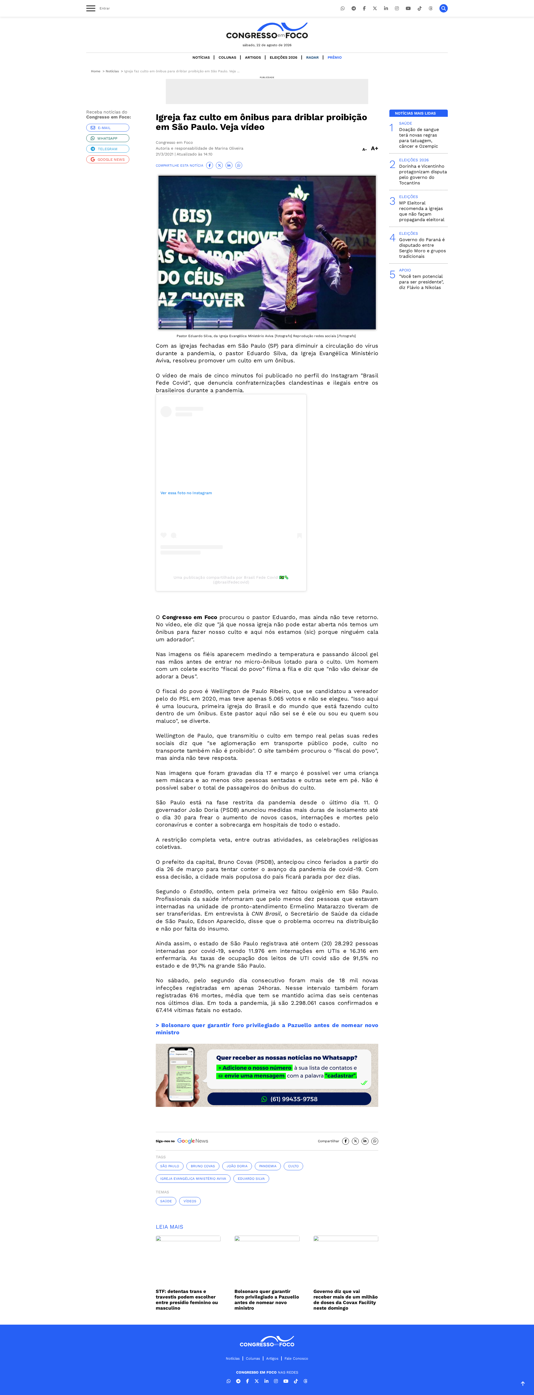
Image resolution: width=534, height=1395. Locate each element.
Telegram (107, 149)
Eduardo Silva (251, 1179)
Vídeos (190, 1201)
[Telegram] (354, 8)
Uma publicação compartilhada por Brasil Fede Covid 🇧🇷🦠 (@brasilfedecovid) (231, 579)
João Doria (237, 1166)
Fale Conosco (296, 1358)
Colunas (227, 57)
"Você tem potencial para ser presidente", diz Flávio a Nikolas (421, 282)
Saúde (166, 1201)
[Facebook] (364, 8)
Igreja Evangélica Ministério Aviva (193, 1179)
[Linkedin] (386, 8)
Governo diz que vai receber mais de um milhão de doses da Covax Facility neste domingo (345, 1299)
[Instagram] (397, 8)
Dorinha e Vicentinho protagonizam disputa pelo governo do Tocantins (423, 174)
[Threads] (430, 8)
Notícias (201, 57)
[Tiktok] (420, 8)
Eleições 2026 (283, 57)
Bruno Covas (203, 1166)
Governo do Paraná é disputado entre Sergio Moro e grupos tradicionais (422, 248)
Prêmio (335, 57)
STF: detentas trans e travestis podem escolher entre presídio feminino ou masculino (187, 1299)
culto (293, 1166)
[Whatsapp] (343, 8)
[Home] (267, 30)
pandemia (267, 1166)
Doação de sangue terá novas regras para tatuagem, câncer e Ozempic (419, 138)
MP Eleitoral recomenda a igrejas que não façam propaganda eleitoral (421, 211)
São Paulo (169, 1166)
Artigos (253, 57)
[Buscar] (443, 8)
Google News (111, 159)
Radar (312, 57)
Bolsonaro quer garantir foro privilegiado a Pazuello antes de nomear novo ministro (266, 1299)
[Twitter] (375, 8)
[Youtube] (408, 8)
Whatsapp (107, 138)
